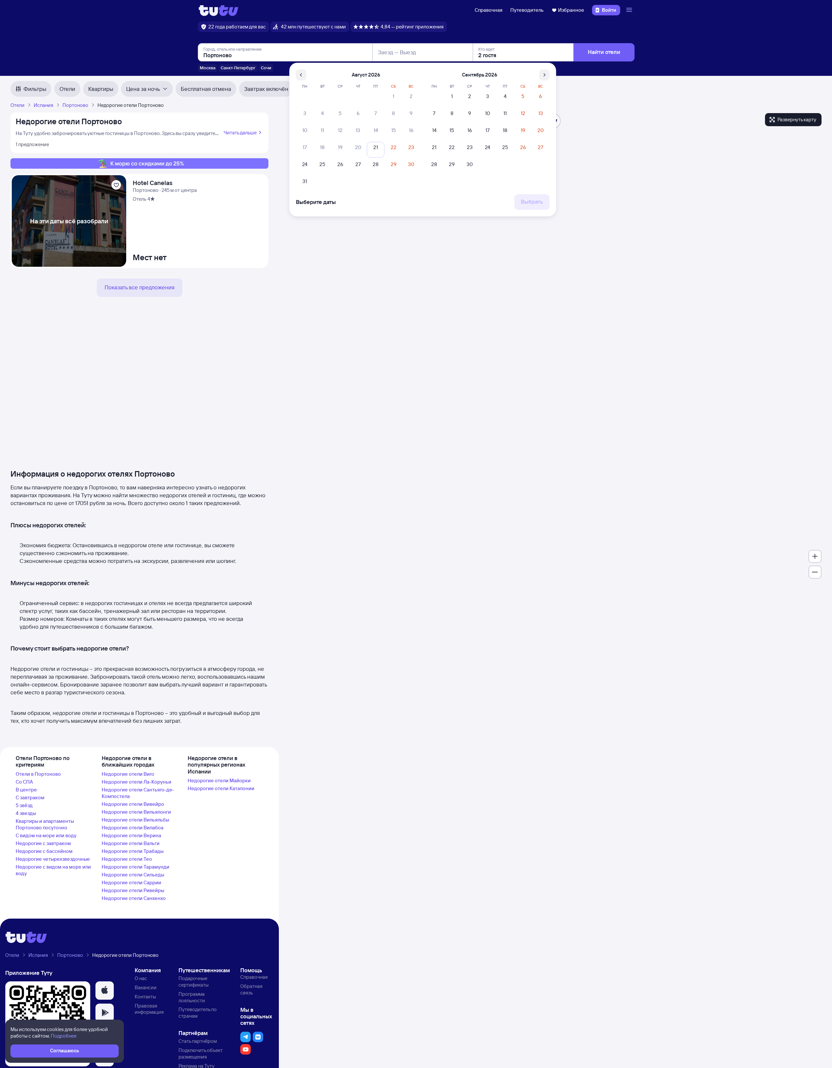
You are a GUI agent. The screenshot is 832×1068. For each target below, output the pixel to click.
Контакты (145, 996)
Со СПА (24, 782)
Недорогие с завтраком (43, 843)
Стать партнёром (197, 1041)
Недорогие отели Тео (127, 859)
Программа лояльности (191, 997)
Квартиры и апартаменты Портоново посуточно (45, 824)
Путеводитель (527, 10)
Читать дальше (240, 132)
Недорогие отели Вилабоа (132, 827)
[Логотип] (218, 10)
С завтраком (30, 797)
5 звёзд (24, 805)
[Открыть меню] (630, 10)
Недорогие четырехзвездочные (53, 859)
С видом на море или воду (46, 835)
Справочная (488, 10)
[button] (104, 990)
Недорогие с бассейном (44, 851)
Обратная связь (251, 989)
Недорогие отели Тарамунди (135, 867)
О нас (141, 978)
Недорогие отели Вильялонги (136, 812)
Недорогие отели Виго (128, 774)
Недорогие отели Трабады (132, 851)
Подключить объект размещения (200, 1053)
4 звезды (26, 813)
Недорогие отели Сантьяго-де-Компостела (138, 793)
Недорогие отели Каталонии (221, 788)
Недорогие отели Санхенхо (134, 898)
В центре (26, 790)
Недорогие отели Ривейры (133, 890)
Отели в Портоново (38, 774)
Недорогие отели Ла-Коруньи (136, 782)
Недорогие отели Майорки (219, 780)
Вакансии (146, 987)
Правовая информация (149, 1009)
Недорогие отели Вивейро (133, 804)
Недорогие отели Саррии (131, 882)
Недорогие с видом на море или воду (53, 870)
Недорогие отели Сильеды (133, 875)
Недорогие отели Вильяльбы (135, 820)
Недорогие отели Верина (131, 835)
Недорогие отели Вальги (131, 843)
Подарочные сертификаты (193, 981)
